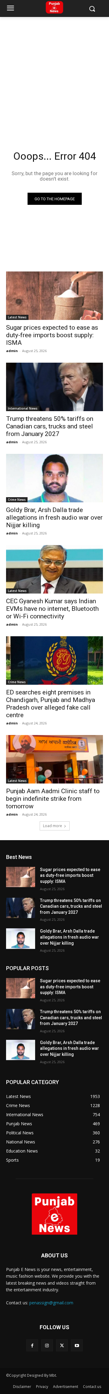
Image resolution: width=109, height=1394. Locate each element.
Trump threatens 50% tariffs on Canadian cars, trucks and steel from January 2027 (49, 426)
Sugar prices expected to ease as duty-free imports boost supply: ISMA (52, 335)
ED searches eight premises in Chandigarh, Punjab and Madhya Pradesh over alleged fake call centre (50, 704)
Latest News (17, 317)
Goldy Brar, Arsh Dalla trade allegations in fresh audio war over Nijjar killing (54, 517)
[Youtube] (77, 1345)
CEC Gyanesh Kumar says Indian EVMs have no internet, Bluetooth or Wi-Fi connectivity (52, 608)
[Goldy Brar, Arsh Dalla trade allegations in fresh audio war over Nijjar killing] (54, 478)
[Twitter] (62, 1345)
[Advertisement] (54, 74)
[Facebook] (32, 1345)
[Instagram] (47, 1345)
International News (23, 408)
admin (12, 350)
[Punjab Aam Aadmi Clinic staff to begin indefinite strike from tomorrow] (54, 759)
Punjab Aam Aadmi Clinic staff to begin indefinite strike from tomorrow (53, 798)
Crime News (17, 499)
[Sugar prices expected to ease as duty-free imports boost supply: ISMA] (54, 295)
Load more (52, 825)
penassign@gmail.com (51, 1303)
